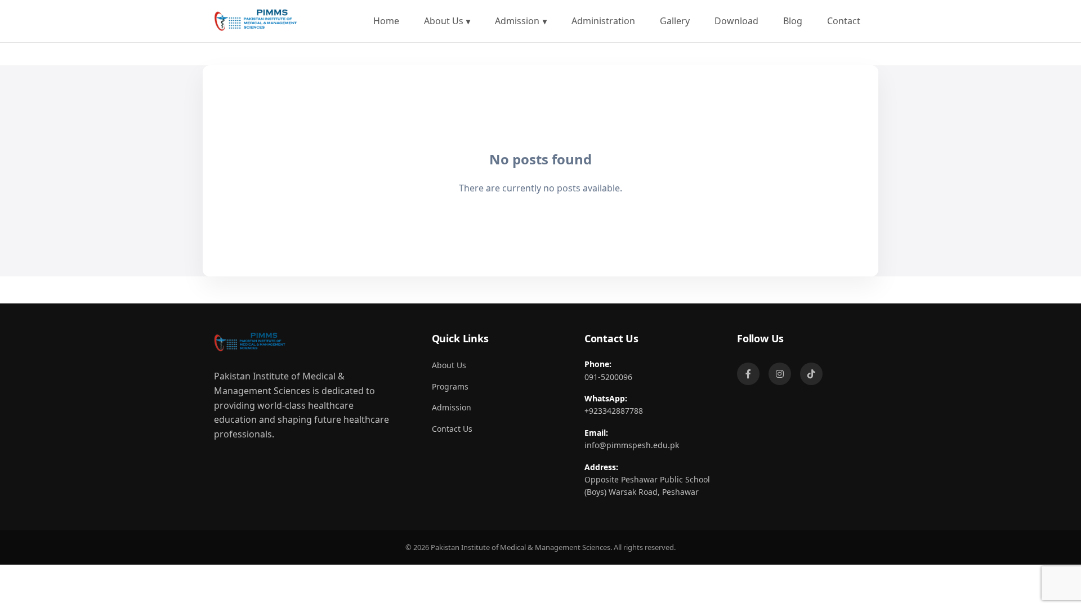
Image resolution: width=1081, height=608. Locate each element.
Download (736, 21)
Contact (843, 21)
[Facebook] (748, 374)
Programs (450, 386)
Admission (517, 21)
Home (386, 21)
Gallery (675, 21)
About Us (443, 21)
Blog (792, 21)
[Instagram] (780, 374)
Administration (603, 21)
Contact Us (452, 428)
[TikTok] (811, 374)
